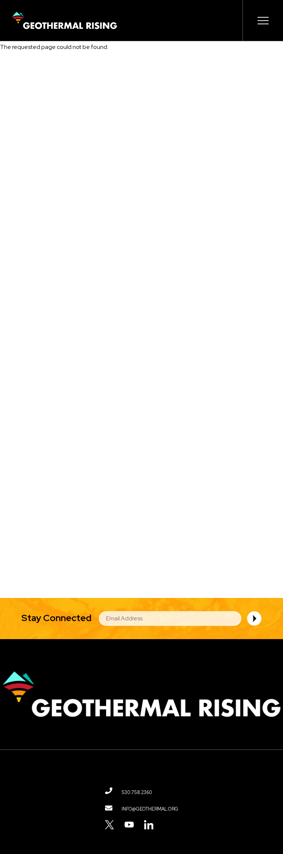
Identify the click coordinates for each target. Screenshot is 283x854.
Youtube (129, 824)
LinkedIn (148, 824)
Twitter (109, 824)
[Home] (64, 20)
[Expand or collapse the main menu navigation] (262, 20)
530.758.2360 (137, 792)
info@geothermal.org (150, 809)
